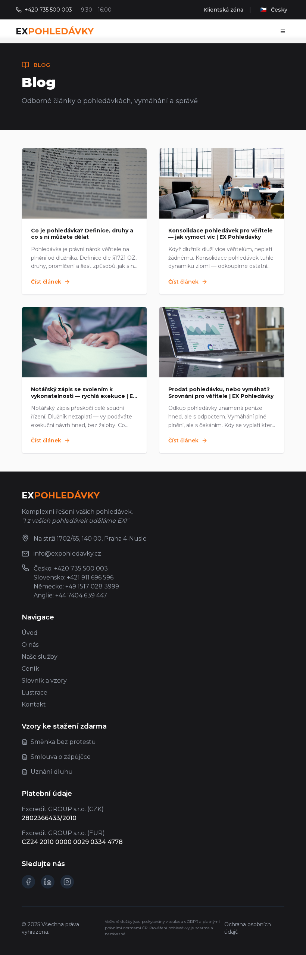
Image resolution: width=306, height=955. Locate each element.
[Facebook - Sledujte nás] (28, 881)
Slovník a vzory (44, 680)
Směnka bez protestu (63, 741)
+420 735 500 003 (48, 9)
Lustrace (34, 692)
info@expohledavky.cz (67, 553)
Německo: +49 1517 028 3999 (76, 586)
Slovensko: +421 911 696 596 (73, 577)
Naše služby (39, 656)
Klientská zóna (223, 9)
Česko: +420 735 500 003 (71, 568)
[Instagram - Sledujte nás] (67, 881)
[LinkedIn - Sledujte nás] (47, 881)
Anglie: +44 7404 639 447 (70, 595)
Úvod (30, 632)
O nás (30, 644)
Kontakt (34, 704)
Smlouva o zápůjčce (61, 756)
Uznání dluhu (52, 771)
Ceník (30, 668)
